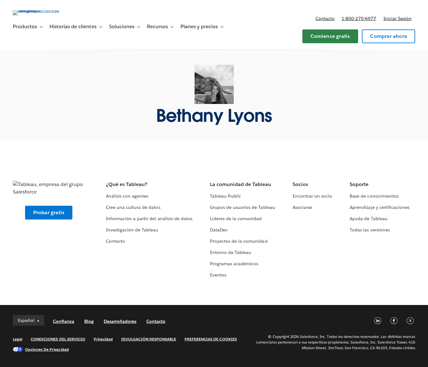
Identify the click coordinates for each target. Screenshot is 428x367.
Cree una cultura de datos (133, 207)
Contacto (325, 18)
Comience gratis (330, 36)
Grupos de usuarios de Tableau (242, 207)
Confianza (63, 321)
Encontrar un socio (312, 196)
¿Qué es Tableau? (126, 184)
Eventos (218, 275)
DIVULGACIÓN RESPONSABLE (148, 339)
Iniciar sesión (398, 18)
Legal (17, 339)
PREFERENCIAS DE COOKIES (211, 339)
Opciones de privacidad (47, 349)
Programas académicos (234, 263)
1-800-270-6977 (359, 18)
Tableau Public (225, 196)
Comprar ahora (388, 36)
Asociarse (302, 207)
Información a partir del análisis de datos (149, 218)
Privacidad (103, 339)
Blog (89, 321)
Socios (300, 184)
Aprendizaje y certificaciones (380, 207)
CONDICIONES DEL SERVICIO (58, 339)
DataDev (218, 230)
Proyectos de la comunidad (238, 241)
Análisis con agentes (127, 196)
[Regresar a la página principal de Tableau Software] (36, 10)
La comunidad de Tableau (240, 184)
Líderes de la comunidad (236, 218)
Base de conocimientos (374, 196)
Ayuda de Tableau (368, 218)
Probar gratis (49, 212)
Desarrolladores (120, 321)
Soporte (359, 184)
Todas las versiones (369, 230)
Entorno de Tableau (230, 252)
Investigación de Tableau (132, 230)
